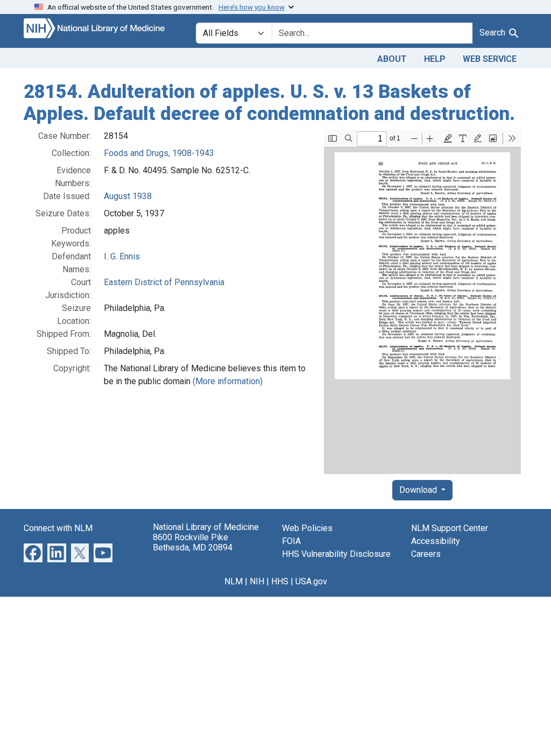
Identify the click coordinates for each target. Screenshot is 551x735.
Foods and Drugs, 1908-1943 (159, 153)
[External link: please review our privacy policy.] (33, 552)
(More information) (228, 381)
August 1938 (128, 196)
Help (435, 59)
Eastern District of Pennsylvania (164, 282)
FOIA (291, 541)
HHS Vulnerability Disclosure (336, 554)
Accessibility (435, 541)
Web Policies (307, 528)
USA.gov (311, 581)
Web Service (490, 59)
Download (419, 490)
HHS (279, 581)
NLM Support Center (449, 528)
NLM (233, 581)
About (392, 59)
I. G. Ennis (122, 256)
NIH (257, 581)
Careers (426, 554)
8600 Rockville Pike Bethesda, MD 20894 (192, 542)
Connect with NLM (58, 528)
